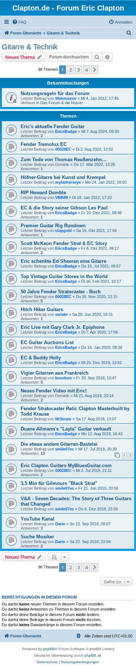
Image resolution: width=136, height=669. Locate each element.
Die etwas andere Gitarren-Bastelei (59, 444)
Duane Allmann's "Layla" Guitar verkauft (66, 429)
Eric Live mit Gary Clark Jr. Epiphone (62, 327)
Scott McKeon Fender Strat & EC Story (64, 243)
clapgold (63, 230)
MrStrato (63, 419)
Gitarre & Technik (30, 47)
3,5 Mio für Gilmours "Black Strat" (59, 483)
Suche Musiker (37, 536)
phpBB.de (93, 655)
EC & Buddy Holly (41, 357)
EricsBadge (66, 131)
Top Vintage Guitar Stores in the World (64, 276)
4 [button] (86, 69)
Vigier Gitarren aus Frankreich (54, 373)
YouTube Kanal (37, 519)
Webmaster (66, 98)
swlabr (61, 314)
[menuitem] (19, 22)
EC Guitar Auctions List (47, 342)
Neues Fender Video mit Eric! (54, 390)
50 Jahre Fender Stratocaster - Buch (61, 291)
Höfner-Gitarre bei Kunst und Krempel (63, 177)
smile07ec (64, 449)
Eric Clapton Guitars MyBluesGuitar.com (66, 465)
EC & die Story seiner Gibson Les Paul (64, 208)
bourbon (63, 378)
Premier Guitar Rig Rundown (53, 225)
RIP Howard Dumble (43, 192)
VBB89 (61, 197)
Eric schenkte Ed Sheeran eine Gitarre (63, 261)
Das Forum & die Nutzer (61, 103)
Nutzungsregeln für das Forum (55, 93)
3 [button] (78, 69)
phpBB (49, 649)
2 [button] (70, 69)
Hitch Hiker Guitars (42, 309)
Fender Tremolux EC (44, 144)
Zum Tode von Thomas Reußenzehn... (63, 159)
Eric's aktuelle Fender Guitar (53, 126)
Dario (60, 524)
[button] (94, 69)
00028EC (63, 149)
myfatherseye (68, 182)
